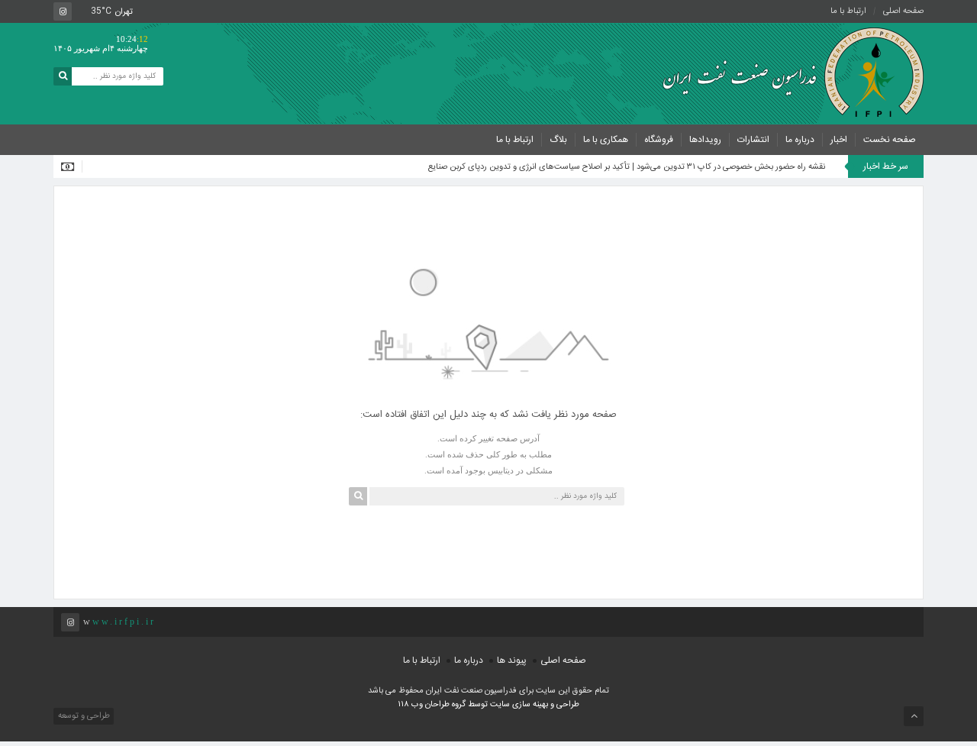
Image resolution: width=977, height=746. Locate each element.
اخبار (838, 139)
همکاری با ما (605, 139)
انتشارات (753, 139)
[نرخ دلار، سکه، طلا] (71, 166)
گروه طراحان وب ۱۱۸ (433, 705)
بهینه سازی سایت (519, 705)
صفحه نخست (889, 139)
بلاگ (558, 139)
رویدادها (705, 139)
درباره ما (799, 139)
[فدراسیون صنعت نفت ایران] (786, 72)
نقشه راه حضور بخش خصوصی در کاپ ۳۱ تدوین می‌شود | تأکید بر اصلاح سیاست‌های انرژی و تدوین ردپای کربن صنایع (626, 167)
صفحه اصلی (903, 11)
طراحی (566, 705)
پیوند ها (512, 660)
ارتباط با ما (848, 11)
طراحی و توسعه (83, 716)
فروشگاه (658, 139)
